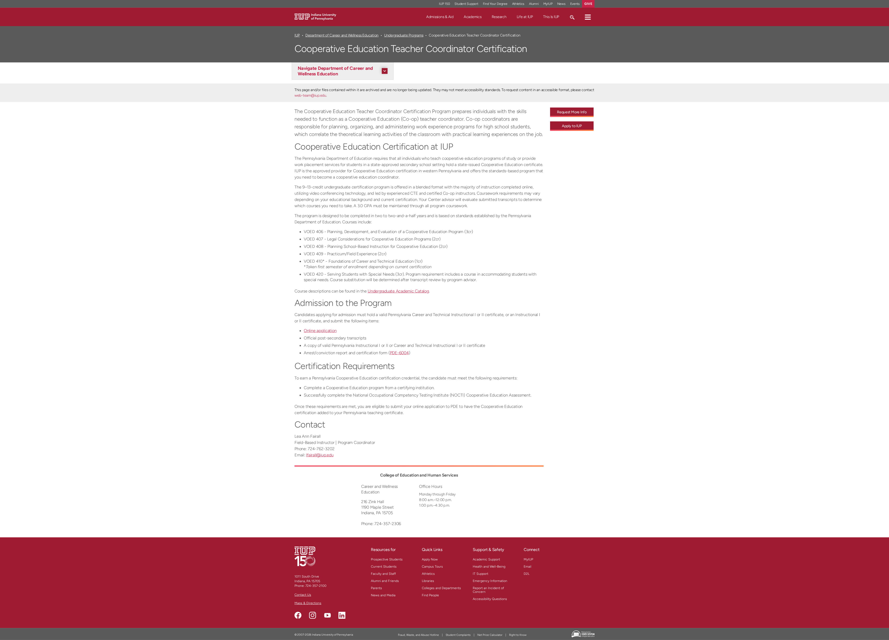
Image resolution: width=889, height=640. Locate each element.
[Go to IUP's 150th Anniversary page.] (304, 556)
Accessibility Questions (490, 599)
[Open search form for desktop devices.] (572, 17)
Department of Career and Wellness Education (342, 35)
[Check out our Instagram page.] (312, 615)
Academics (473, 17)
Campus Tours (432, 567)
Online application (320, 330)
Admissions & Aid (440, 17)
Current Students (384, 567)
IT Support (480, 574)
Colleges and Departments (441, 588)
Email (527, 567)
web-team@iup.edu (310, 95)
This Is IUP (551, 17)
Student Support (466, 4)
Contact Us (302, 595)
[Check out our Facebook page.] (297, 615)
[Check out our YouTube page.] (327, 615)
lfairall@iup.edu (319, 455)
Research (499, 17)
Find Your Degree (495, 4)
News (561, 4)
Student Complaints (458, 635)
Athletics (518, 4)
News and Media (383, 595)
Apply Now (430, 559)
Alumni (534, 4)
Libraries (428, 581)
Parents (376, 588)
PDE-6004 (399, 352)
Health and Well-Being (489, 567)
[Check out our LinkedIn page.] (341, 615)
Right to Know (517, 635)
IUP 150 (444, 4)
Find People (430, 595)
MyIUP (548, 4)
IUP (297, 35)
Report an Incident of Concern (488, 590)
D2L (526, 574)
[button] (588, 17)
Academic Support (486, 559)
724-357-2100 (315, 586)
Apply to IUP (572, 126)
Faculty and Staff (383, 574)
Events (575, 4)
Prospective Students (387, 559)
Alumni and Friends (385, 581)
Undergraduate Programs (403, 35)
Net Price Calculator (489, 635)
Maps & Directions (307, 603)
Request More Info (572, 112)
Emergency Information (490, 581)
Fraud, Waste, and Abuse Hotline (418, 635)
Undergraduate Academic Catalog (398, 291)
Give (588, 4)
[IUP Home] (315, 16)
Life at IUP (525, 17)
